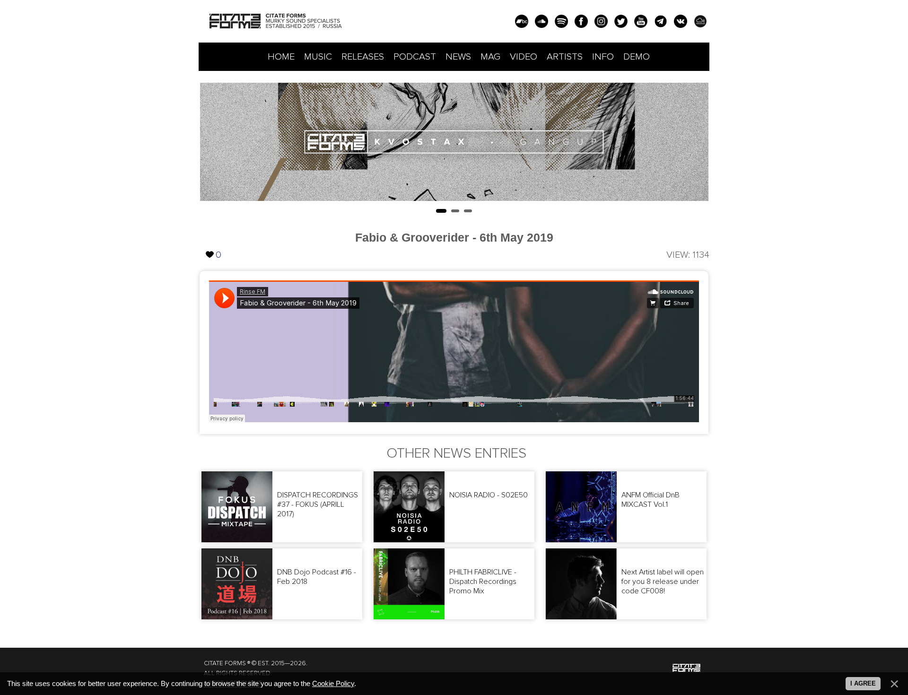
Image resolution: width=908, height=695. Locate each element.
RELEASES (362, 56)
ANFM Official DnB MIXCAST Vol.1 (650, 499)
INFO (603, 56)
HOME (281, 56)
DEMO (636, 56)
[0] (210, 246)
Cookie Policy (333, 683)
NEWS (458, 56)
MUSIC (318, 56)
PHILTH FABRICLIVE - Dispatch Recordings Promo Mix (482, 581)
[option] (454, 142)
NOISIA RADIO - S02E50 (488, 495)
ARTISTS (565, 56)
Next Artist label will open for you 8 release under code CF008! (662, 581)
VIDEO (523, 56)
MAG (490, 56)
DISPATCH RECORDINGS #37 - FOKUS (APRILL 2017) (317, 504)
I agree (863, 683)
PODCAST (414, 56)
